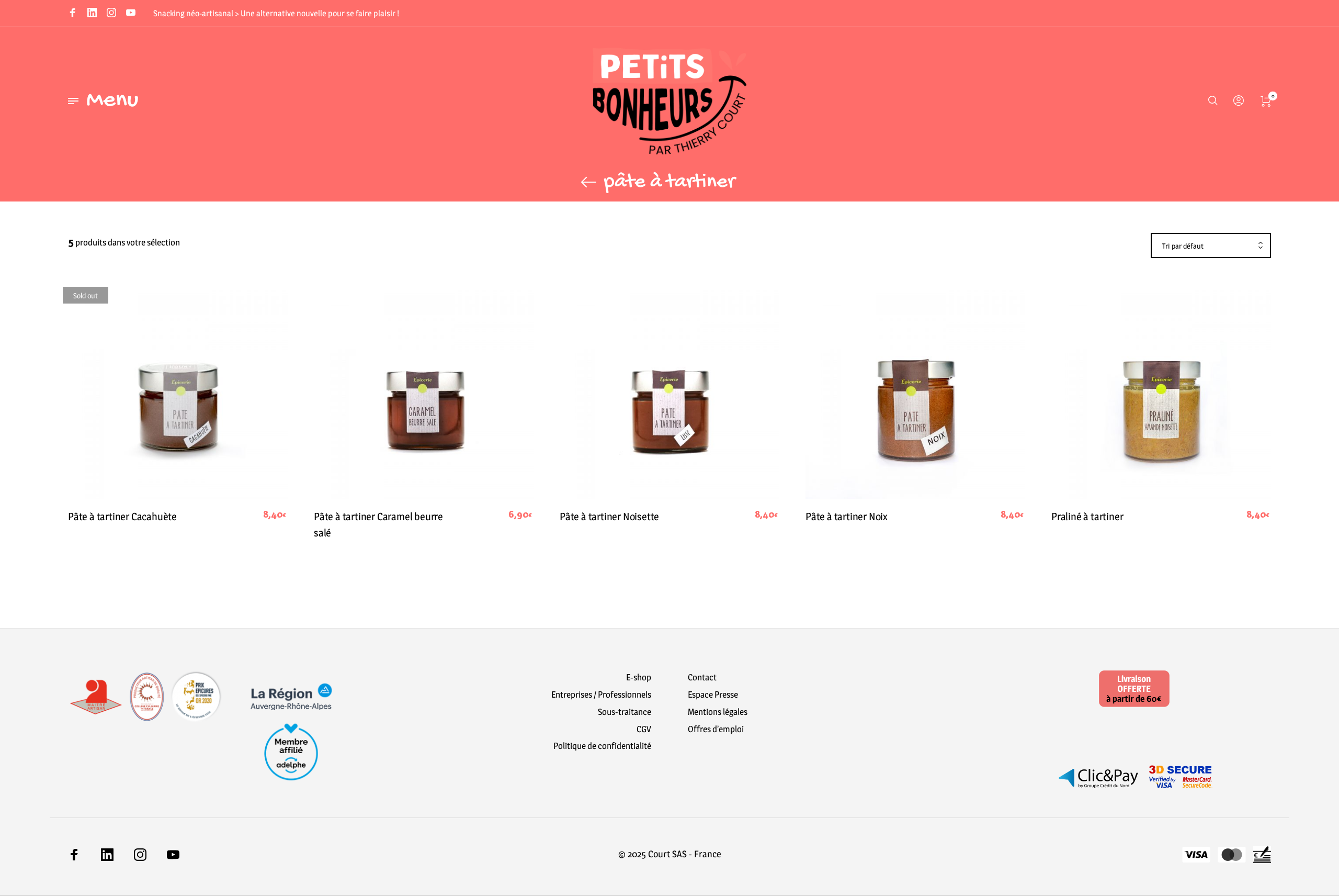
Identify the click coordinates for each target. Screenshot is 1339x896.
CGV (644, 729)
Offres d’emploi (716, 729)
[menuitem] (1235, 101)
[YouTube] (130, 13)
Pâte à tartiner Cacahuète (122, 516)
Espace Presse (713, 694)
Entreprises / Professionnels (601, 694)
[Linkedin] (92, 13)
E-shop (638, 677)
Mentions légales (717, 712)
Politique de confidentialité (602, 746)
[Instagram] (111, 13)
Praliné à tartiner (1087, 516)
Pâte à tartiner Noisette (609, 516)
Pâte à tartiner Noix (846, 516)
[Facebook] (72, 13)
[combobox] (1211, 246)
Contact (702, 677)
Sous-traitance (624, 712)
